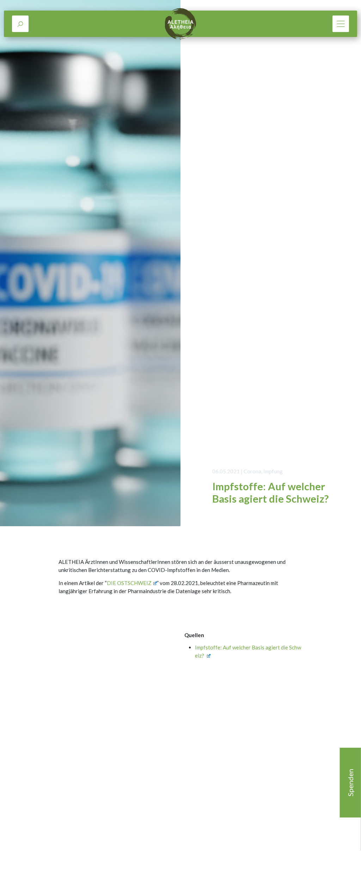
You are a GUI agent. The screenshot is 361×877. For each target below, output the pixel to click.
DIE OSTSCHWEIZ (129, 583)
